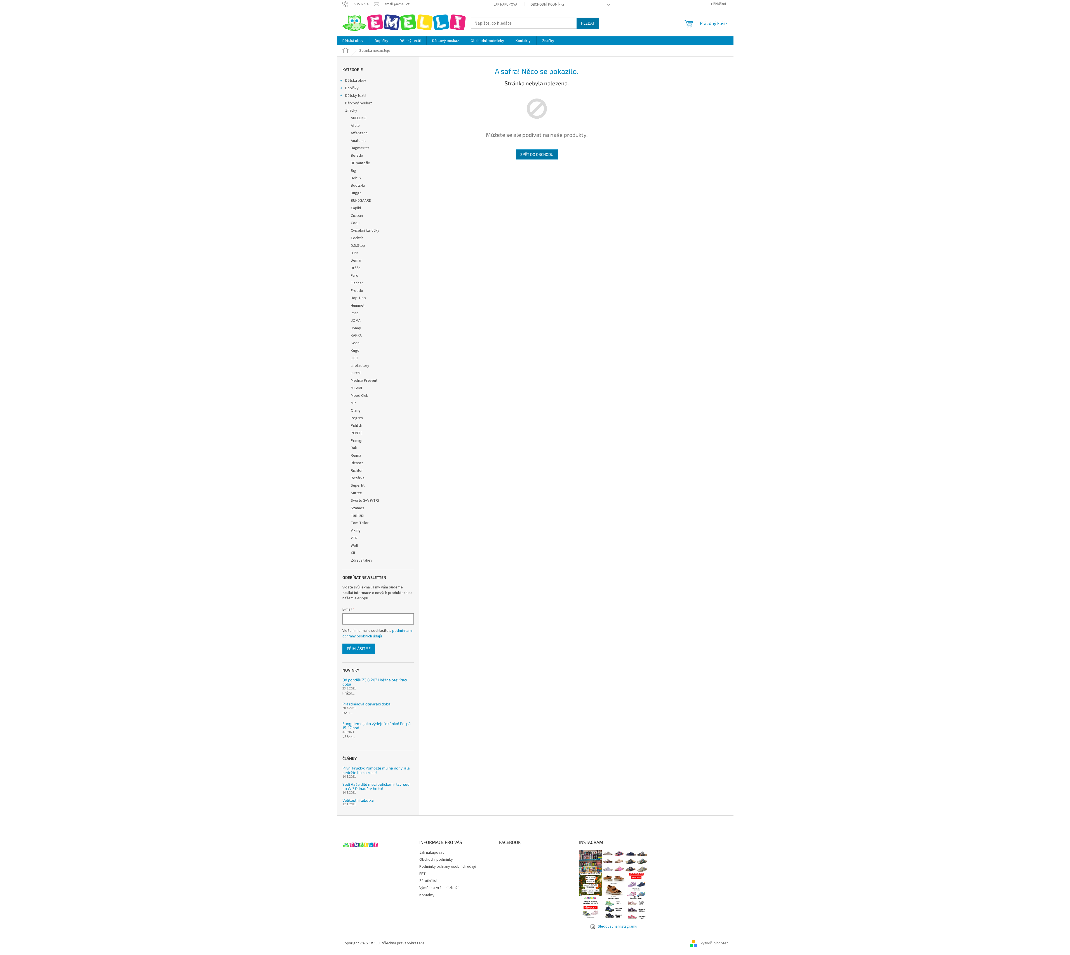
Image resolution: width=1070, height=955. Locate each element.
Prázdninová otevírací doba (366, 704)
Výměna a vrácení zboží (438, 888)
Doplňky (352, 88)
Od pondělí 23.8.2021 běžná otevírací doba (374, 682)
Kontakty (426, 895)
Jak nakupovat (506, 4)
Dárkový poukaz (358, 103)
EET (422, 874)
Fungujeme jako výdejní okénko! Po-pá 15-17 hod (376, 725)
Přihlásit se (359, 648)
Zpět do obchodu (536, 154)
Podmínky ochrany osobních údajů (447, 866)
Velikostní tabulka (358, 800)
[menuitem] (353, 40)
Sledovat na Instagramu (617, 926)
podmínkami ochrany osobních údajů (377, 633)
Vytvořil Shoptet (714, 943)
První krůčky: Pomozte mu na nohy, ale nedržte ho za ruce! (376, 770)
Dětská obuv (355, 80)
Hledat (588, 23)
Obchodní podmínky (547, 4)
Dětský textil (355, 95)
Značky (351, 110)
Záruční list (428, 881)
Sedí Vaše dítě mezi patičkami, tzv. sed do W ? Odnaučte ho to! (376, 786)
